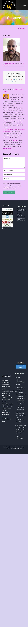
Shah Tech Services (18, 448)
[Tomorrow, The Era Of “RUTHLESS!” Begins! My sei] (20, 274)
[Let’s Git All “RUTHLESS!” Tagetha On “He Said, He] (20, 226)
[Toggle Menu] (24, 5)
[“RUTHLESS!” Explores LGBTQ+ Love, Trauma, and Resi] (20, 247)
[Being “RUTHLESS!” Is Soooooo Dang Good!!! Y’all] (20, 281)
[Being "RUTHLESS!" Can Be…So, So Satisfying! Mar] (20, 357)
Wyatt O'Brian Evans (9, 63)
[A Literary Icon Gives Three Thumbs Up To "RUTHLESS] (20, 350)
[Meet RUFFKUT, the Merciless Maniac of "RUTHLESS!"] (20, 295)
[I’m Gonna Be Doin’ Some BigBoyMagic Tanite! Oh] (20, 240)
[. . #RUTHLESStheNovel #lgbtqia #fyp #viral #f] (20, 343)
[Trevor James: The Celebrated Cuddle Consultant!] (20, 309)
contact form (7, 149)
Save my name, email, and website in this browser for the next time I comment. (12, 186)
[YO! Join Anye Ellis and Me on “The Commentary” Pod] (20, 254)
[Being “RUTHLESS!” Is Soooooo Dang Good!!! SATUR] (20, 288)
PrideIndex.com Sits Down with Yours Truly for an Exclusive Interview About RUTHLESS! (20, 431)
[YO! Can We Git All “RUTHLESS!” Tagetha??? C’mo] (20, 302)
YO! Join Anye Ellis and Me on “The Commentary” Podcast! (20, 417)
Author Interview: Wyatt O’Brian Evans (20, 381)
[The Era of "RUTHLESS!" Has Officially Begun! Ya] (20, 268)
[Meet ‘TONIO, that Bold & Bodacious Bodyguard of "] (20, 323)
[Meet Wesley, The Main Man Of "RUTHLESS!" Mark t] (20, 337)
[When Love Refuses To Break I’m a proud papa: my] (20, 233)
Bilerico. (15, 140)
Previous (22, 28)
